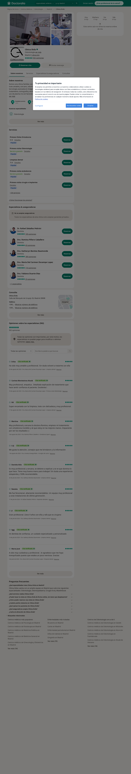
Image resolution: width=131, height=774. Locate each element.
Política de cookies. (41, 99)
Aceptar (90, 105)
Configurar (39, 106)
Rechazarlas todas (74, 105)
